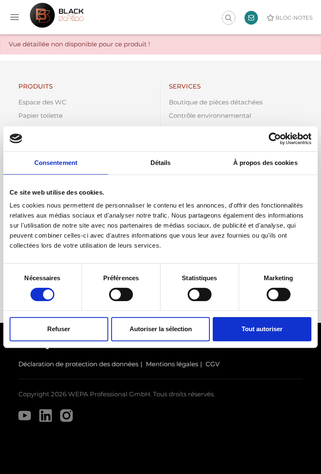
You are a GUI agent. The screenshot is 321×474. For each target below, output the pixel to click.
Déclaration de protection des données (78, 364)
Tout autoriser (262, 328)
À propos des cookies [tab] (265, 162)
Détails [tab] (160, 162)
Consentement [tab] (55, 162)
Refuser (58, 328)
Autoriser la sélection (161, 328)
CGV (212, 364)
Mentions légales (172, 364)
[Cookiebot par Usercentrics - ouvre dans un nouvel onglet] (274, 138)
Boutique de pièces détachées (215, 102)
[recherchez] (228, 18)
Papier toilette (40, 115)
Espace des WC (42, 102)
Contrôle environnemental (210, 115)
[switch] (121, 294)
